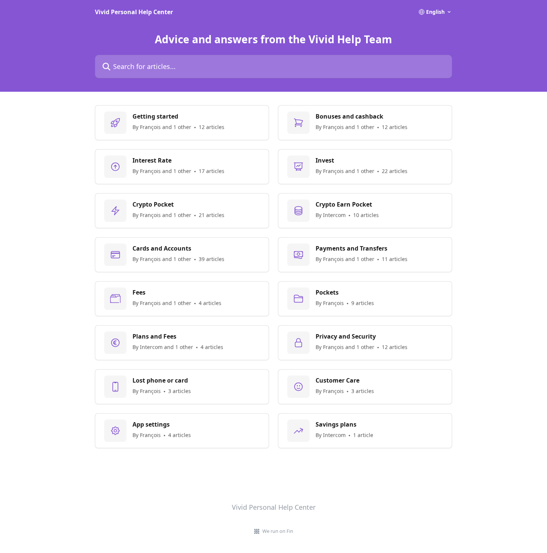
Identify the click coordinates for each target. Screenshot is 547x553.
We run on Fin (277, 531)
